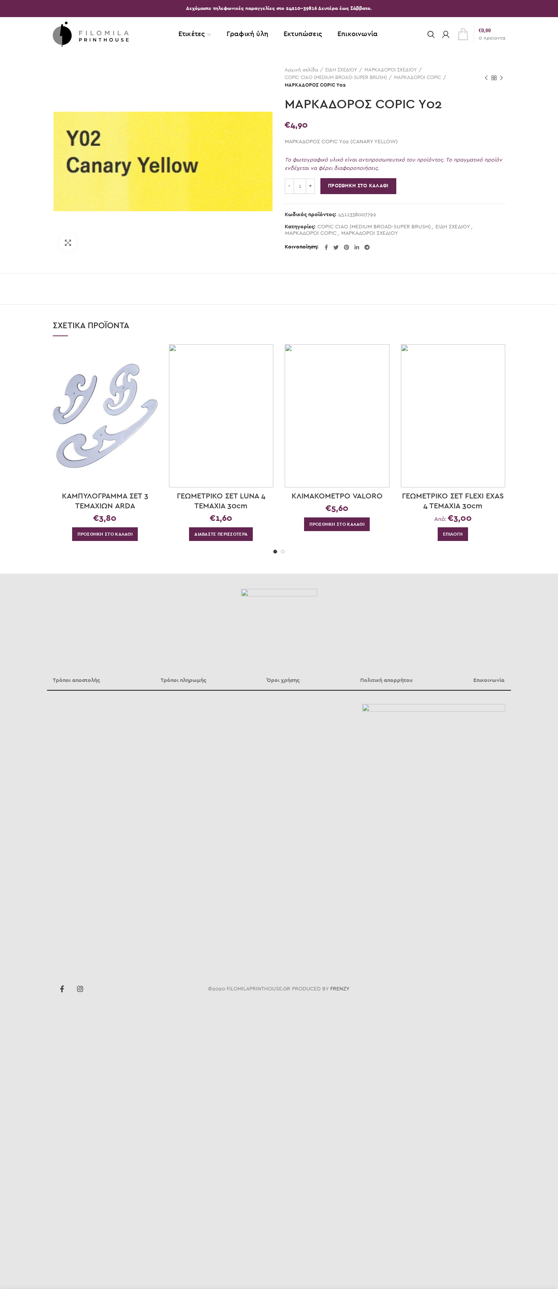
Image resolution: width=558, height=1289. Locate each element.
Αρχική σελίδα (301, 70)
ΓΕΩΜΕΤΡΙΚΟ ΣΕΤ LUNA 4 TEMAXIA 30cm (221, 501)
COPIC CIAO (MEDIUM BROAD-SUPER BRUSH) (336, 77)
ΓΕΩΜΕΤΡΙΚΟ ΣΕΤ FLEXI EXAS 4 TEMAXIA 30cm (453, 501)
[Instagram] (80, 988)
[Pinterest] (346, 247)
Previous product (486, 78)
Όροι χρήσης (283, 680)
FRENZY (340, 989)
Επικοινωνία (488, 680)
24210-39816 (302, 8)
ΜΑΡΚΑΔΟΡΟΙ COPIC (417, 77)
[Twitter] (336, 247)
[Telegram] (367, 247)
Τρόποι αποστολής (76, 680)
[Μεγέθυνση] (67, 242)
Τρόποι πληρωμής (183, 680)
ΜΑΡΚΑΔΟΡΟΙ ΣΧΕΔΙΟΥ (390, 70)
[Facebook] (326, 247)
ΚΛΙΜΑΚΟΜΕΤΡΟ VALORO (337, 496)
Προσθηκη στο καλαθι (358, 185)
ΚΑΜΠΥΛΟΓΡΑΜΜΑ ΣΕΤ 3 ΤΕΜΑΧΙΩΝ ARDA (105, 501)
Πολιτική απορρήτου (386, 680)
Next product (501, 78)
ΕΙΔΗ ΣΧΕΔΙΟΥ (341, 70)
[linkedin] (357, 247)
